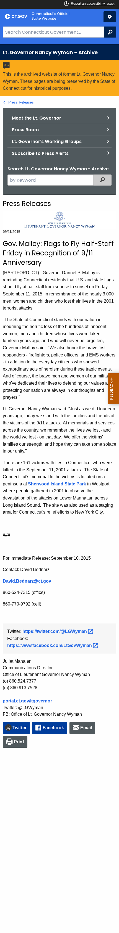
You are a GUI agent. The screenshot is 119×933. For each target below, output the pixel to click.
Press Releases (21, 102)
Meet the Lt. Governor (36, 118)
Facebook (53, 727)
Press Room (25, 129)
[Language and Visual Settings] (110, 16)
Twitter (19, 727)
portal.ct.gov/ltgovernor (27, 701)
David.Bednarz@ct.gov (27, 581)
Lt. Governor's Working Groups (47, 141)
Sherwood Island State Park (57, 484)
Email (86, 727)
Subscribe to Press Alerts (40, 153)
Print (19, 741)
